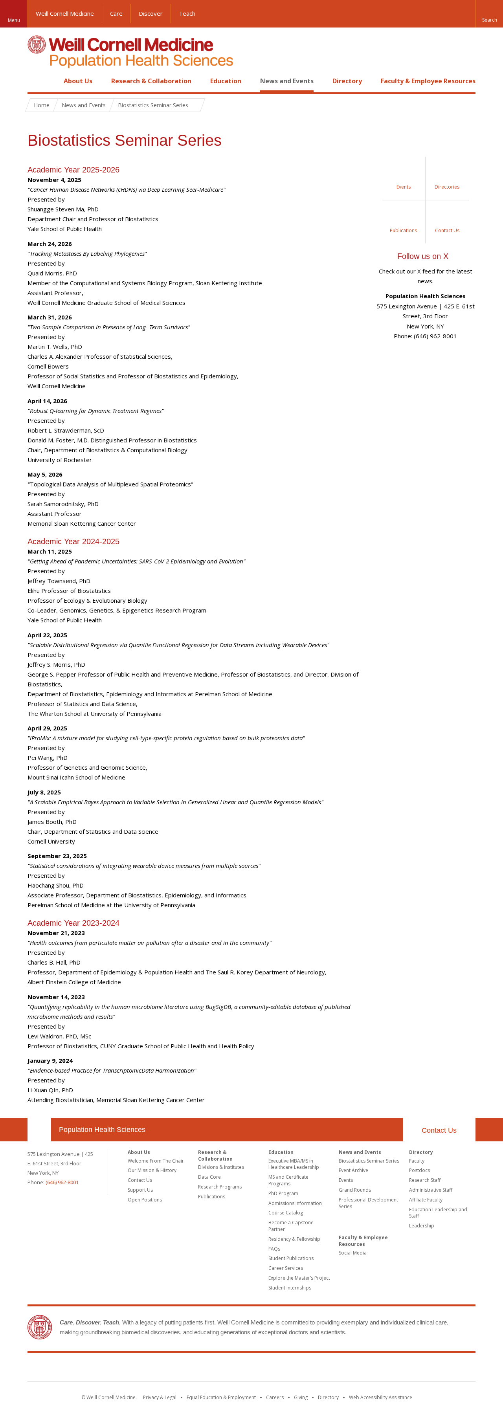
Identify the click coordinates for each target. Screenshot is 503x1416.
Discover (151, 13)
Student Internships (289, 1287)
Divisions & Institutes (221, 1167)
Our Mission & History (152, 1170)
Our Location (39, 1129)
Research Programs (220, 1186)
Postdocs (419, 1170)
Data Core (209, 1177)
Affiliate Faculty (425, 1199)
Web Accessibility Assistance (380, 1397)
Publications (211, 1196)
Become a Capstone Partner (291, 1226)
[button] (489, 14)
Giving (301, 1397)
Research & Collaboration (151, 81)
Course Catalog (285, 1212)
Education (225, 81)
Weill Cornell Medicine (65, 13)
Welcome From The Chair (156, 1160)
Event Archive (353, 1170)
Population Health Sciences (102, 1130)
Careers (275, 1397)
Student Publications (291, 1258)
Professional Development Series (368, 1203)
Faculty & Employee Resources (428, 81)
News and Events (287, 81)
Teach (187, 13)
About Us (78, 81)
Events (346, 1180)
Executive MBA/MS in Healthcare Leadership (293, 1164)
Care (116, 13)
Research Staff (425, 1180)
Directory (347, 81)
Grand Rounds (355, 1190)
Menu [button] (14, 20)
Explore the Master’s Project (299, 1278)
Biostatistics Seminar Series (369, 1160)
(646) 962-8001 (62, 1182)
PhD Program (283, 1193)
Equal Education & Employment (221, 1397)
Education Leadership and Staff (438, 1213)
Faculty (416, 1160)
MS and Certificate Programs (288, 1180)
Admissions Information (295, 1203)
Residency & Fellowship (294, 1239)
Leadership (421, 1225)
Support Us (140, 1190)
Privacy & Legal (159, 1397)
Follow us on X (422, 256)
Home (36, 81)
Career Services (285, 1268)
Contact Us (439, 1130)
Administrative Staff (430, 1190)
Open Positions (145, 1199)
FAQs (274, 1248)
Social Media (353, 1252)
